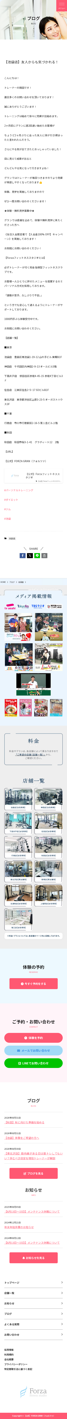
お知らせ (9, 1303)
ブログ (8, 1313)
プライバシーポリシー (16, 1364)
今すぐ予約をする (35, 984)
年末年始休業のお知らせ (19, 1227)
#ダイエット (11, 499)
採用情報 (9, 1349)
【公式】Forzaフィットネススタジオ (43, 475)
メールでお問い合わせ (35, 1050)
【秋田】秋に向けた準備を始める (24, 1122)
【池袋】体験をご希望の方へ (21, 1138)
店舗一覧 (9, 1293)
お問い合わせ (11, 1334)
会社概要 (9, 1359)
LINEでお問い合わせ (35, 1063)
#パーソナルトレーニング (18, 490)
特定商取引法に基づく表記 (18, 1369)
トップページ (11, 1282)
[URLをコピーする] (44, 555)
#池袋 (7, 518)
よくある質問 (11, 1324)
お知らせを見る (35, 1258)
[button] (23, 555)
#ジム (7, 509)
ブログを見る (34, 1173)
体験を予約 (35, 1038)
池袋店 (12, 538)
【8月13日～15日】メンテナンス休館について (32, 1211)
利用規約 (9, 1354)
